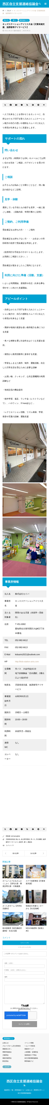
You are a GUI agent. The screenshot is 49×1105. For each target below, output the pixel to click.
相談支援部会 (7, 1058)
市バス (33, 839)
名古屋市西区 (25, 839)
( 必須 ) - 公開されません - (16, 970)
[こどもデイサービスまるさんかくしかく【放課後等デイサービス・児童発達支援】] (13, 853)
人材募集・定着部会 (31, 1052)
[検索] (39, 4)
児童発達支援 (10, 839)
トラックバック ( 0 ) (24, 947)
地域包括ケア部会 (30, 1055)
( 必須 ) (9, 963)
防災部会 (6, 1061)
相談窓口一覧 (8, 1090)
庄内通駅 (39, 839)
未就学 (21, 842)
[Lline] (21, 105)
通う (14, 20)
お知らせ (6, 1043)
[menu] (45, 4)
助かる (6, 20)
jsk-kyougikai (15, 836)
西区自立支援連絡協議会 (24, 1081)
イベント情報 (29, 1043)
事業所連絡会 (7, 1052)
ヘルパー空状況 (29, 1046)
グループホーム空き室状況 (12, 1046)
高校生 (30, 842)
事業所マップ (29, 1049)
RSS (24, 1085)
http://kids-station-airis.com (27, 662)
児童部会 (6, 1055)
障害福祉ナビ (24, 20)
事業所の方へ (7, 1049)
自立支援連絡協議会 (31, 1058)
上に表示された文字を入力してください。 (24, 1008)
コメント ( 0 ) (24, 942)
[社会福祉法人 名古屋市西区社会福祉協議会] (35, 853)
